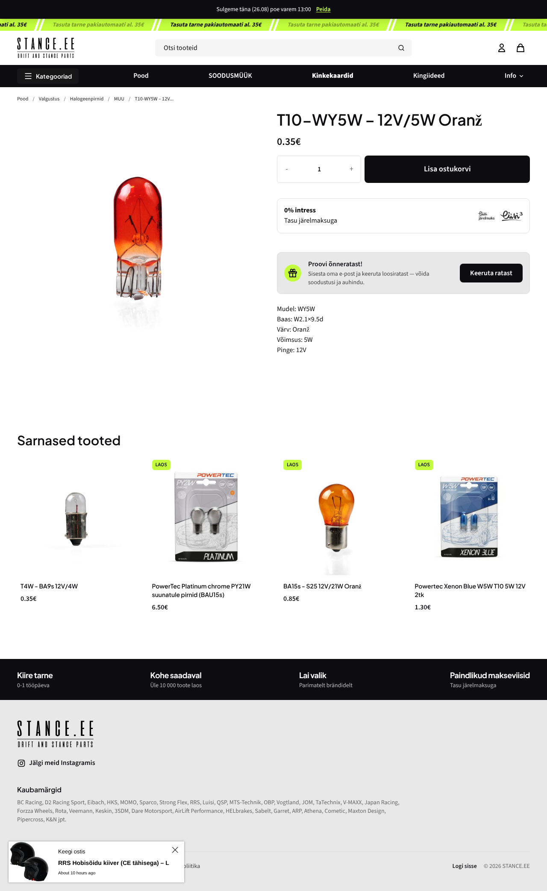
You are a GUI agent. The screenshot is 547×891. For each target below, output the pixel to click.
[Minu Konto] (501, 47)
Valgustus (49, 99)
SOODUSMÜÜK (230, 76)
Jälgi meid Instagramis (62, 763)
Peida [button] (323, 9)
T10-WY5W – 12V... (154, 99)
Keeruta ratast (491, 273)
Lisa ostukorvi (447, 169)
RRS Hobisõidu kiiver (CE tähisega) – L (113, 862)
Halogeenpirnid (87, 99)
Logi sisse (465, 866)
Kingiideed (429, 76)
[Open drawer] (520, 47)
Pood (141, 76)
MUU (119, 99)
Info (510, 76)
